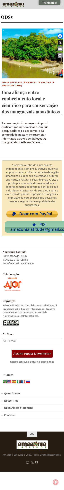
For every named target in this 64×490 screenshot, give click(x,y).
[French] (23, 382)
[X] (60, 42)
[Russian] (28, 382)
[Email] (60, 49)
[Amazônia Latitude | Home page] (16, 4)
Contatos (9, 415)
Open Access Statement (18, 407)
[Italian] (19, 382)
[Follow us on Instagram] (27, 462)
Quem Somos (12, 393)
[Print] (60, 55)
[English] (9, 382)
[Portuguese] (5, 382)
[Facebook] (60, 36)
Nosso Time (11, 400)
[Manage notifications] (55, 482)
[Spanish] (14, 382)
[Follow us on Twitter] (32, 462)
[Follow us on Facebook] (36, 462)
